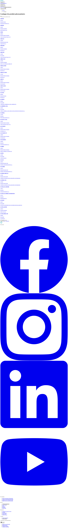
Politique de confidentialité (6, 524)
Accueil (3, 10)
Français (3, 522)
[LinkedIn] (34, 427)
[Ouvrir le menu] (5, 8)
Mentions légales (4, 525)
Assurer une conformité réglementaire (7, 499)
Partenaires (3, 507)
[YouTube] (34, 495)
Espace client (4, 508)
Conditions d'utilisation (5, 526)
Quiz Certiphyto (4, 513)
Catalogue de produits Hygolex (6, 511)
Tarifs (3, 505)
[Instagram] (34, 360)
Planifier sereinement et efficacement (7, 498)
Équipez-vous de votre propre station (7, 500)
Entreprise (3, 506)
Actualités (3, 512)
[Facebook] (34, 292)
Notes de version (4, 514)
